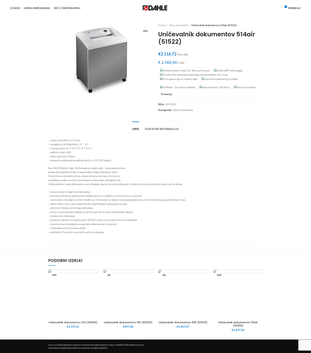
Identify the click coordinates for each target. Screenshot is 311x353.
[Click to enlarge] (55, 90)
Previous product (254, 25)
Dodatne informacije (162, 129)
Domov (162, 25)
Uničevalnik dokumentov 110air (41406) (238, 324)
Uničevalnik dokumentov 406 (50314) (183, 322)
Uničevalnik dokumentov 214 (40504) (73, 322)
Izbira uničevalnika (178, 25)
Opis (135, 129)
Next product (261, 25)
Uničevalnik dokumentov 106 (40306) (128, 322)
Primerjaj (166, 94)
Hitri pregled (95, 287)
